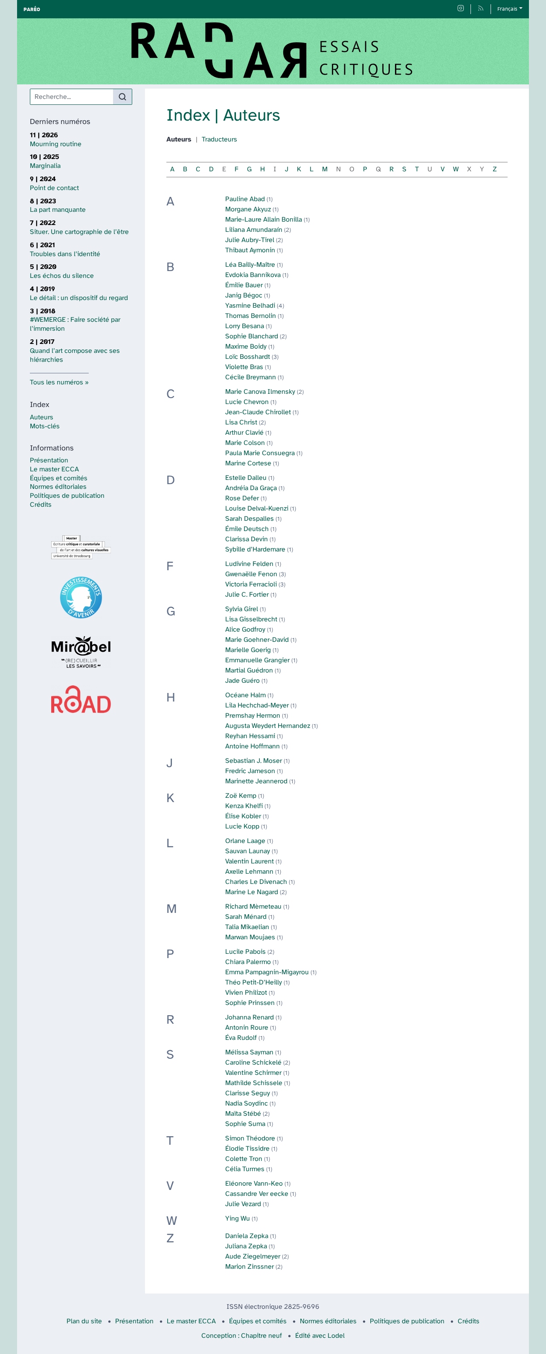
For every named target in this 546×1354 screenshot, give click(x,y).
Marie (260, 392)
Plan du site (84, 1321)
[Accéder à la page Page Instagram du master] (460, 9)
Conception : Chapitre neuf (241, 1336)
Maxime (246, 346)
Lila (257, 705)
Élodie (247, 1148)
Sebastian (253, 761)
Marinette (256, 781)
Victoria (251, 584)
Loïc (247, 357)
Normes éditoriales (58, 487)
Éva (241, 1038)
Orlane (245, 841)
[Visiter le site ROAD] (81, 699)
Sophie (251, 336)
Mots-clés (45, 426)
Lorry (244, 326)
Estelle (246, 478)
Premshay (252, 715)
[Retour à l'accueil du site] (273, 51)
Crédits (41, 504)
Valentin (249, 861)
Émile (247, 529)
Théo (253, 982)
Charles (256, 882)
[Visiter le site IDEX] (81, 597)
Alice (245, 629)
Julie (249, 240)
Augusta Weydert (267, 726)
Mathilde (253, 1083)
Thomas (250, 316)
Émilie (244, 285)
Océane (245, 695)
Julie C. (247, 594)
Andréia (251, 488)
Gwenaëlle (251, 574)
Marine (248, 463)
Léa (250, 264)
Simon (250, 1138)
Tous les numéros (56, 382)
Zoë (240, 796)
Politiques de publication (67, 495)
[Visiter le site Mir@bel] (81, 652)
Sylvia (241, 609)
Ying (237, 1218)
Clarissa (246, 539)
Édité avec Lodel (320, 1336)
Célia (244, 1169)
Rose (242, 498)
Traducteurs (219, 139)
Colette (243, 1159)
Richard (253, 906)
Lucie (247, 402)
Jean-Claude (258, 412)
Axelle (249, 871)
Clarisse (247, 1093)
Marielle (248, 650)
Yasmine (250, 305)
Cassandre (256, 1194)
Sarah (249, 519)
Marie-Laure (263, 219)
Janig (243, 295)
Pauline (245, 199)
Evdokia (253, 275)
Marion (249, 1266)
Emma (267, 972)
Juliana (246, 1246)
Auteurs (41, 417)
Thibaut (250, 250)
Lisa (241, 422)
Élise (243, 816)
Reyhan (250, 736)
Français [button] (507, 9)
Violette (244, 367)
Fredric (250, 771)
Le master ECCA (54, 469)
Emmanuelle (257, 660)
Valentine (253, 1073)
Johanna (249, 1017)
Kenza (244, 806)
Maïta (243, 1113)
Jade (242, 680)
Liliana (253, 230)
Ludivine (249, 564)
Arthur (244, 432)
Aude (252, 1256)
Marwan (250, 937)
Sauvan (247, 851)
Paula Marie (260, 453)
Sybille (255, 549)
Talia (247, 927)
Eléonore (254, 1183)
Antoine (252, 746)
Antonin (246, 1027)
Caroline (253, 1062)
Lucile (245, 952)
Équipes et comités (58, 478)
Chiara (248, 962)
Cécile (250, 377)
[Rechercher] (122, 96)
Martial (249, 670)
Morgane (248, 209)
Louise (256, 508)
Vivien (246, 992)
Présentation (49, 460)
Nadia (246, 1103)
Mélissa (249, 1052)
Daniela (246, 1236)
